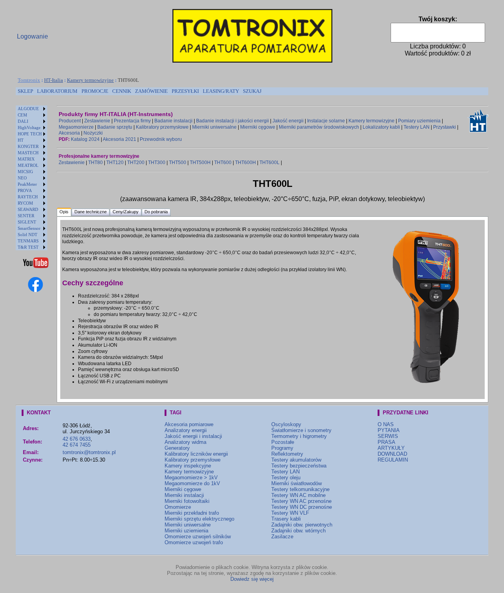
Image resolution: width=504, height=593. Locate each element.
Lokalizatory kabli (381, 127)
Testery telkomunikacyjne (300, 489)
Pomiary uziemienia (419, 121)
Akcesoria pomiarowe (189, 424)
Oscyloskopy (286, 424)
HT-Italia (53, 80)
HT (21, 140)
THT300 (156, 162)
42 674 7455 (77, 445)
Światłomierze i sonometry (301, 430)
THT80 (95, 162)
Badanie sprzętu (114, 127)
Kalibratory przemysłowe (162, 127)
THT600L (269, 162)
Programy (282, 448)
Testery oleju (285, 477)
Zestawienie (97, 121)
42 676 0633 (77, 439)
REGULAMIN (393, 460)
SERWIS (388, 436)
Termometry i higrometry (299, 436)
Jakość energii (288, 121)
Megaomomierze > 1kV (191, 477)
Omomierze (178, 507)
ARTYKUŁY (391, 448)
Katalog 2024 (85, 139)
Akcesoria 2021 (119, 139)
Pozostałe (282, 442)
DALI (23, 121)
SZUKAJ (252, 91)
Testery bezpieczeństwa (298, 466)
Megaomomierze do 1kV (192, 483)
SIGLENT (27, 222)
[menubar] (139, 91)
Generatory (177, 448)
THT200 (136, 162)
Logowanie (32, 36)
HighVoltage (29, 127)
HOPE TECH (30, 133)
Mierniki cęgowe (257, 127)
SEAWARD (28, 209)
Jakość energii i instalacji (193, 436)
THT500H (200, 162)
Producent (70, 121)
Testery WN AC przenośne (301, 501)
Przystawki (444, 127)
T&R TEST (28, 247)
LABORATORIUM (57, 91)
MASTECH (28, 152)
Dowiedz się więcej (252, 579)
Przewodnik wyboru (161, 139)
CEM (22, 115)
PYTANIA (389, 430)
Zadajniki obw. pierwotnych (301, 525)
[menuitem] (25, 91)
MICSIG (25, 171)
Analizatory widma (185, 442)
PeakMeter (27, 184)
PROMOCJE (95, 91)
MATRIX (26, 159)
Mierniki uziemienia (186, 531)
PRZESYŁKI (185, 91)
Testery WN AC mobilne (298, 495)
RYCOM (25, 203)
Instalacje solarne (326, 121)
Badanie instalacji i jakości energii (232, 121)
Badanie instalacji (173, 121)
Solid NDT (27, 234)
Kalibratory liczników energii (196, 454)
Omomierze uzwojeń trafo (194, 542)
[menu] (31, 177)
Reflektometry (287, 454)
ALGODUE (28, 108)
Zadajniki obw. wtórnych (298, 531)
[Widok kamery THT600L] (425, 385)
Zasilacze (282, 536)
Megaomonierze (76, 127)
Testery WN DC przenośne (301, 507)
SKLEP (25, 91)
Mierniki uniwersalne (214, 127)
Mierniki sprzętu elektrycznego (199, 519)
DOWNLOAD (392, 454)
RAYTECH (28, 196)
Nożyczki (93, 133)
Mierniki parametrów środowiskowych (319, 127)
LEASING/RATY (221, 91)
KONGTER (28, 146)
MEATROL (28, 165)
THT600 (223, 162)
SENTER (26, 215)
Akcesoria (69, 133)
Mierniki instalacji (184, 495)
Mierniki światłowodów (296, 483)
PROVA (25, 190)
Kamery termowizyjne (90, 80)
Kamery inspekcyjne (188, 466)
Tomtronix (29, 80)
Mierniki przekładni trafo (192, 513)
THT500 (177, 162)
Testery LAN (417, 127)
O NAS (386, 424)
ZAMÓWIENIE (151, 91)
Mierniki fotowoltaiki (187, 501)
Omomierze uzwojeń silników (198, 536)
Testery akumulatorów (296, 460)
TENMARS (28, 240)
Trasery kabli (286, 519)
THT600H (245, 162)
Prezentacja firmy (132, 121)
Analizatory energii (186, 430)
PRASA (386, 442)
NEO (22, 177)
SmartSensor (29, 228)
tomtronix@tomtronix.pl (89, 452)
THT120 (115, 162)
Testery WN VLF (290, 513)
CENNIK (121, 91)
